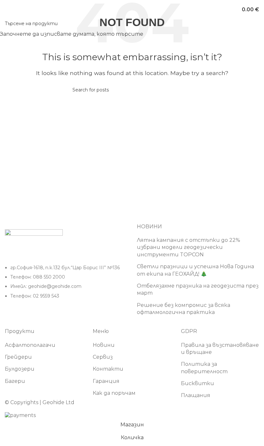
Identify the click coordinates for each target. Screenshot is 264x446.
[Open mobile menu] (7, 9)
